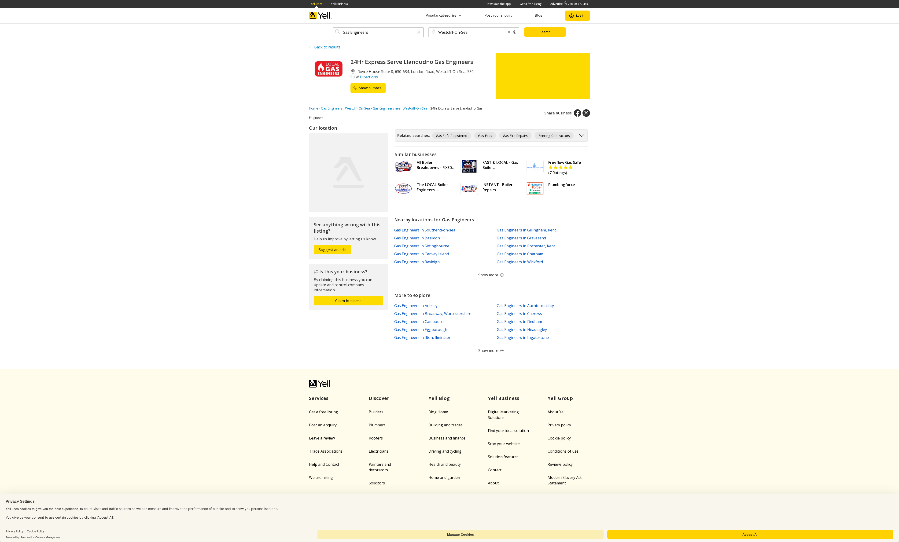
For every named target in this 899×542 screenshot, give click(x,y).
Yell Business (339, 4)
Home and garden (444, 477)
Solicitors (377, 483)
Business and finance (446, 438)
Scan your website (504, 443)
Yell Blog (439, 398)
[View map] (348, 172)
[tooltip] (515, 32)
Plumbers (377, 425)
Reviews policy (560, 464)
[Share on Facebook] (577, 113)
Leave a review (322, 438)
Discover (379, 398)
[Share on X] (586, 113)
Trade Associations (326, 451)
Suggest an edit (332, 249)
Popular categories (441, 15)
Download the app (498, 4)
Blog (538, 15)
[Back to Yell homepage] (320, 15)
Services (318, 398)
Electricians (378, 451)
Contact (494, 469)
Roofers (376, 438)
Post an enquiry (323, 425)
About (493, 483)
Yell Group (560, 398)
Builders (376, 411)
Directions (369, 77)
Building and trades (445, 425)
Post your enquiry (498, 15)
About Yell (556, 411)
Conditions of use (563, 451)
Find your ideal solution (508, 430)
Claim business (348, 300)
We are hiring (321, 477)
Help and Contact (324, 464)
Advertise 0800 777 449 (569, 4)
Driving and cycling (444, 451)
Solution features (503, 456)
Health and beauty (444, 464)
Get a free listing (531, 4)
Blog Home (438, 411)
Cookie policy (559, 438)
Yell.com (316, 4)
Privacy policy (559, 425)
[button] (418, 32)
